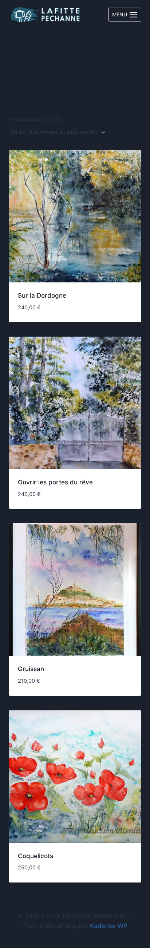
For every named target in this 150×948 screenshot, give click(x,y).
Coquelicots (35, 856)
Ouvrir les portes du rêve (55, 482)
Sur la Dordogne (42, 295)
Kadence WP (108, 925)
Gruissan (31, 669)
